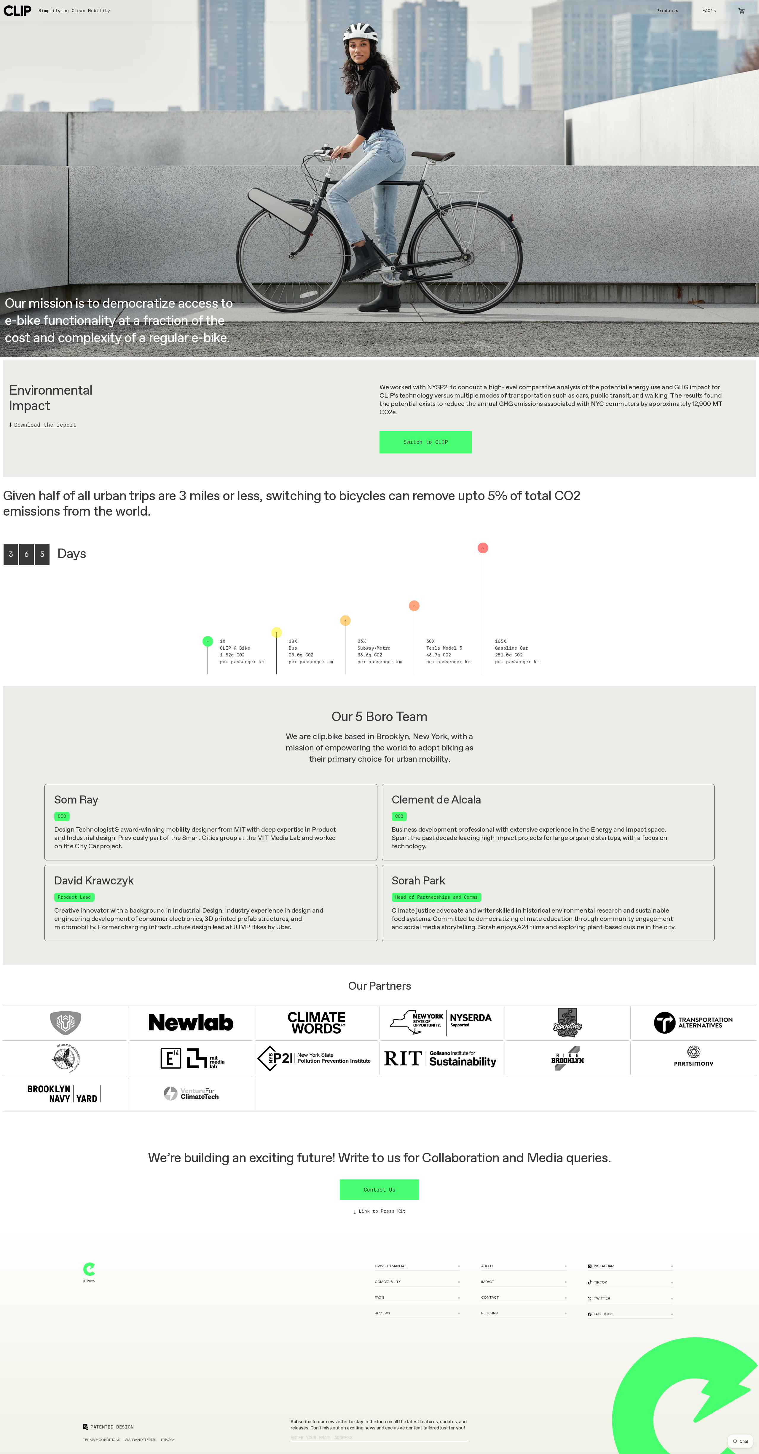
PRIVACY (168, 1440)
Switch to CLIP (426, 442)
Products (667, 10)
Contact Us (380, 1190)
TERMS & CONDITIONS (101, 1440)
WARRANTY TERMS (140, 1440)
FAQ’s (709, 10)
